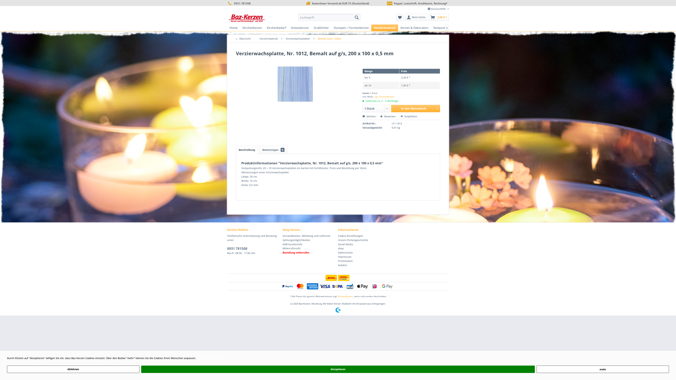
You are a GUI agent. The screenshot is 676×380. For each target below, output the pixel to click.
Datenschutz (345, 252)
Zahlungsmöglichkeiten (296, 240)
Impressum (344, 256)
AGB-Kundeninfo (292, 244)
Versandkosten (345, 296)
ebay (341, 248)
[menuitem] (329, 17)
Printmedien (345, 261)
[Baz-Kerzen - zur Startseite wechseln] (247, 18)
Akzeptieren (338, 369)
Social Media (345, 244)
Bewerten (390, 116)
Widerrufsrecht (292, 248)
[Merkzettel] (400, 17)
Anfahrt (342, 265)
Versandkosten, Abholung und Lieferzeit (306, 236)
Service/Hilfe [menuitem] (438, 9)
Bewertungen (272, 149)
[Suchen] (356, 17)
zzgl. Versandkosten (384, 96)
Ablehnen (73, 369)
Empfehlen (410, 116)
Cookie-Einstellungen (350, 236)
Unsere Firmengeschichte (353, 240)
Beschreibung (247, 149)
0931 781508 (237, 248)
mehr (603, 369)
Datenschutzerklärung (210, 358)
